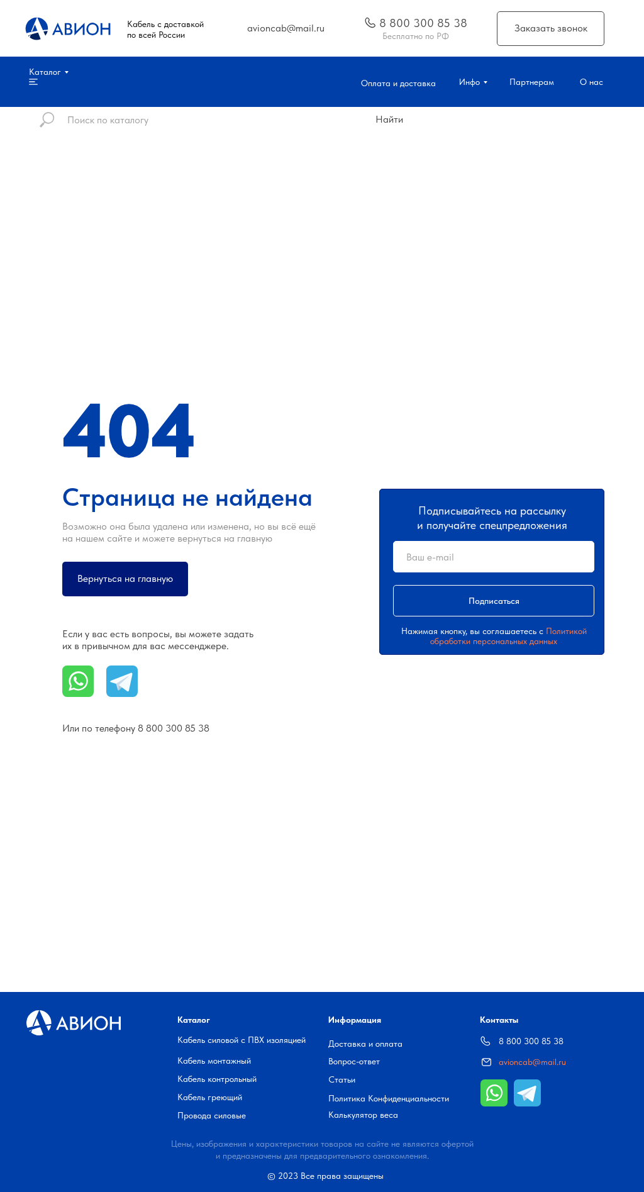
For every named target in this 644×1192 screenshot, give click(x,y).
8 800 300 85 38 (173, 728)
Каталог (193, 1020)
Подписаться (494, 601)
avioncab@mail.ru (532, 1062)
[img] (370, 22)
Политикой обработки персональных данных (508, 636)
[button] (550, 28)
